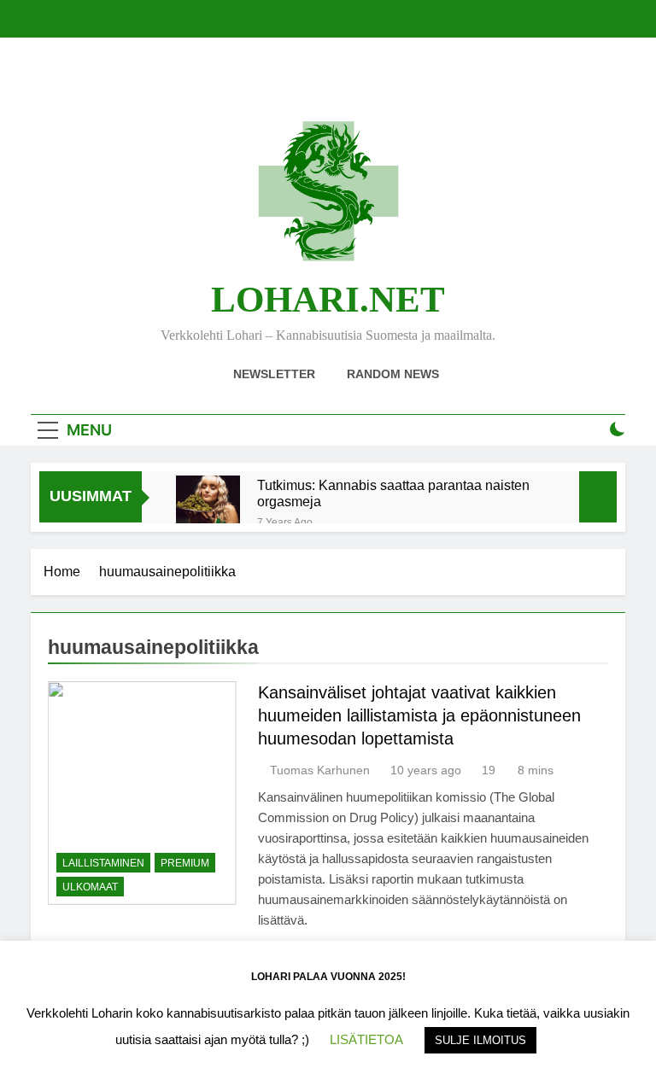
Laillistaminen (103, 863)
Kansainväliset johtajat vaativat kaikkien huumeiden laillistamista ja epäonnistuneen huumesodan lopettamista (419, 715)
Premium (185, 863)
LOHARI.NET (328, 299)
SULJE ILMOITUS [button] (480, 1040)
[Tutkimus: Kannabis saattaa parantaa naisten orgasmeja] (208, 508)
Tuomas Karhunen (320, 770)
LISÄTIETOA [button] (366, 1039)
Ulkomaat (90, 887)
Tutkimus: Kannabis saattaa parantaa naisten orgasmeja (393, 493)
